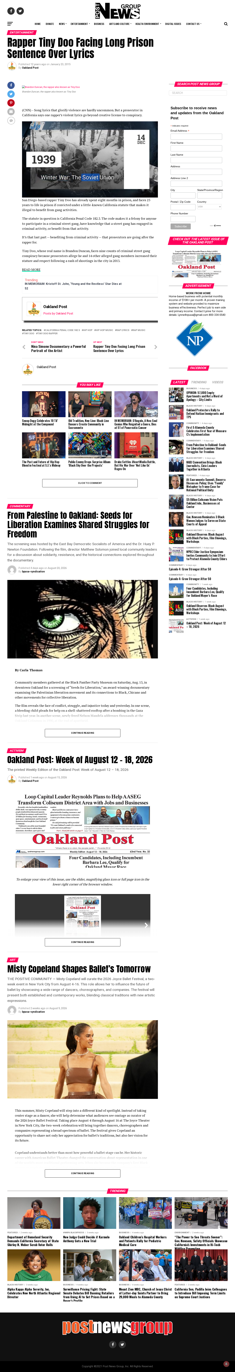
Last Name (177, 154)
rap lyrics (122, 330)
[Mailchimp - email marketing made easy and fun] (215, 225)
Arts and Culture (119, 24)
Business (99, 24)
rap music (139, 330)
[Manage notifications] (226, 1364)
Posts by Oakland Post (58, 313)
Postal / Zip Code (181, 201)
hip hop (87, 330)
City (173, 190)
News (62, 24)
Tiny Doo (29, 333)
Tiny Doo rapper (47, 333)
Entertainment (79, 24)
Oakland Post (30, 67)
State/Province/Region (209, 190)
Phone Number (179, 213)
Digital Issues (173, 24)
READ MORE (31, 269)
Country (201, 201)
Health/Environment (147, 24)
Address (175, 166)
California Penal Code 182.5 (62, 330)
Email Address (180, 131)
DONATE (50, 24)
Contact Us (192, 24)
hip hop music (104, 330)
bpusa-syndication (33, 571)
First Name (177, 142)
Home (38, 24)
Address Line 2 (179, 178)
